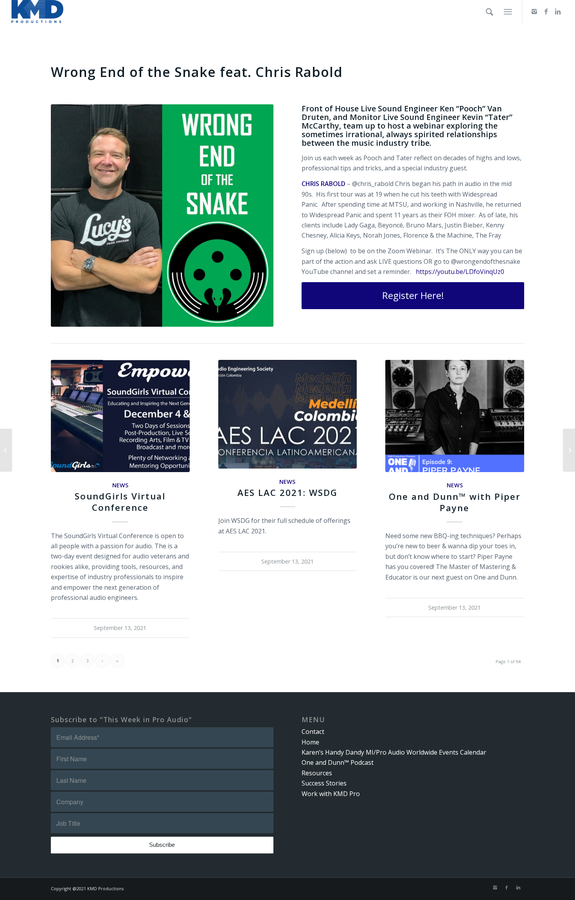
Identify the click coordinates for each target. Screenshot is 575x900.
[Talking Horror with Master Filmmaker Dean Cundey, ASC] (569, 450)
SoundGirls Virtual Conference (120, 502)
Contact (313, 731)
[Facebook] (546, 11)
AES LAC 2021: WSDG (287, 493)
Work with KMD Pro (331, 793)
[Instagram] (534, 11)
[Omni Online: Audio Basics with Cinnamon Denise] (6, 450)
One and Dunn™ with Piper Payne (455, 502)
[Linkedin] (558, 11)
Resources (317, 773)
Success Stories (324, 783)
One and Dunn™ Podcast (338, 762)
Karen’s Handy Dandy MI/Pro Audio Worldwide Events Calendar (394, 752)
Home (310, 742)
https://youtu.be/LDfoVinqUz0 (460, 271)
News (120, 485)
